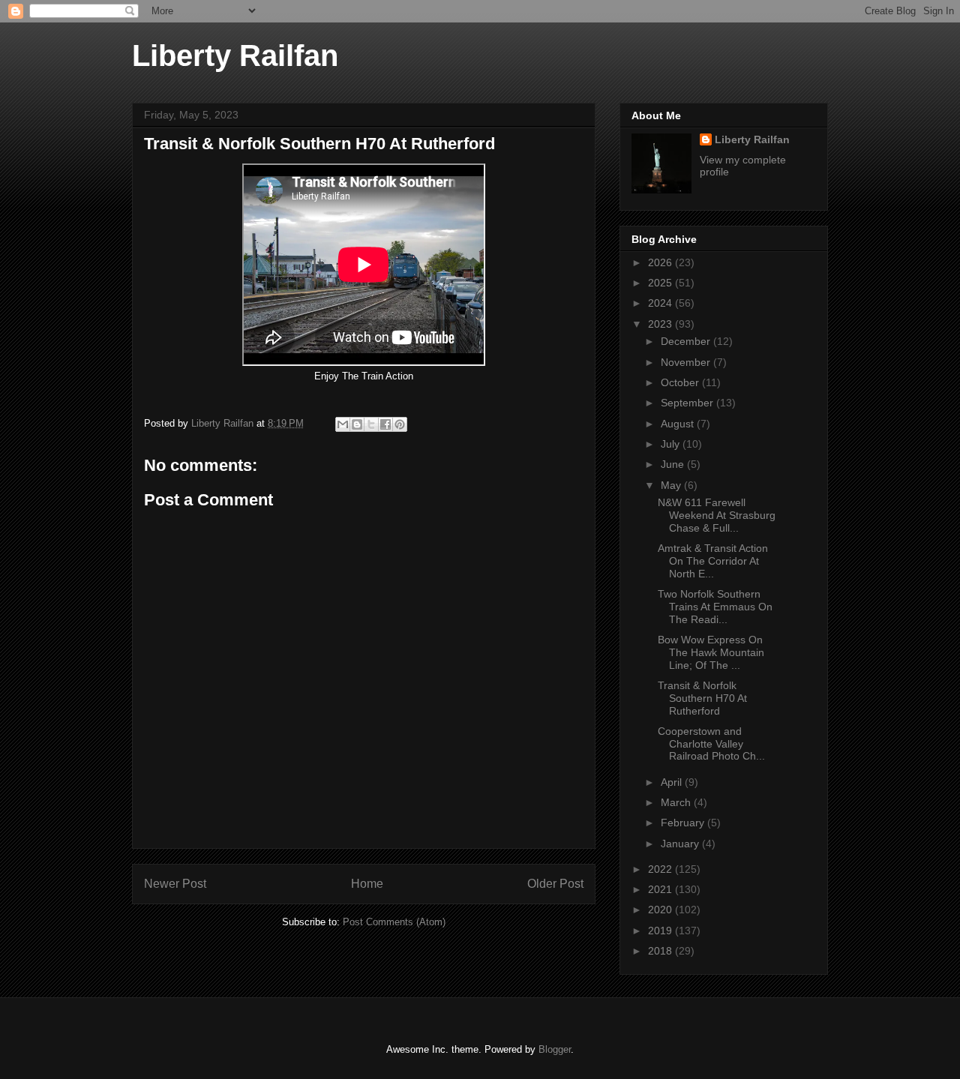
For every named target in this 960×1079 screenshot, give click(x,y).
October (681, 382)
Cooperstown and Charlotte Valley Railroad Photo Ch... (711, 744)
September (688, 403)
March (677, 802)
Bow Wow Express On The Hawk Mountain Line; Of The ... (711, 652)
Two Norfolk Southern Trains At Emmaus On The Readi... (715, 606)
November (687, 362)
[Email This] (342, 424)
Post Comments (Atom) (394, 922)
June (674, 464)
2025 (661, 283)
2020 (661, 910)
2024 (661, 303)
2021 (661, 889)
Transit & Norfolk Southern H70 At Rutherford (702, 698)
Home (367, 883)
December (687, 341)
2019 (661, 931)
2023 (661, 324)
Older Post (555, 883)
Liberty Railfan (235, 55)
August (679, 424)
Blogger (554, 1049)
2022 (661, 869)
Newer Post (175, 883)
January (681, 844)
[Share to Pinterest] (399, 424)
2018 (661, 951)
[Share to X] (371, 424)
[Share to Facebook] (385, 424)
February (684, 823)
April (673, 782)
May (672, 485)
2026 (661, 262)
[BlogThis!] (357, 424)
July (671, 444)
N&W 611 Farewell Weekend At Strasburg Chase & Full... (717, 515)
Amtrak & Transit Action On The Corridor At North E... (713, 561)
